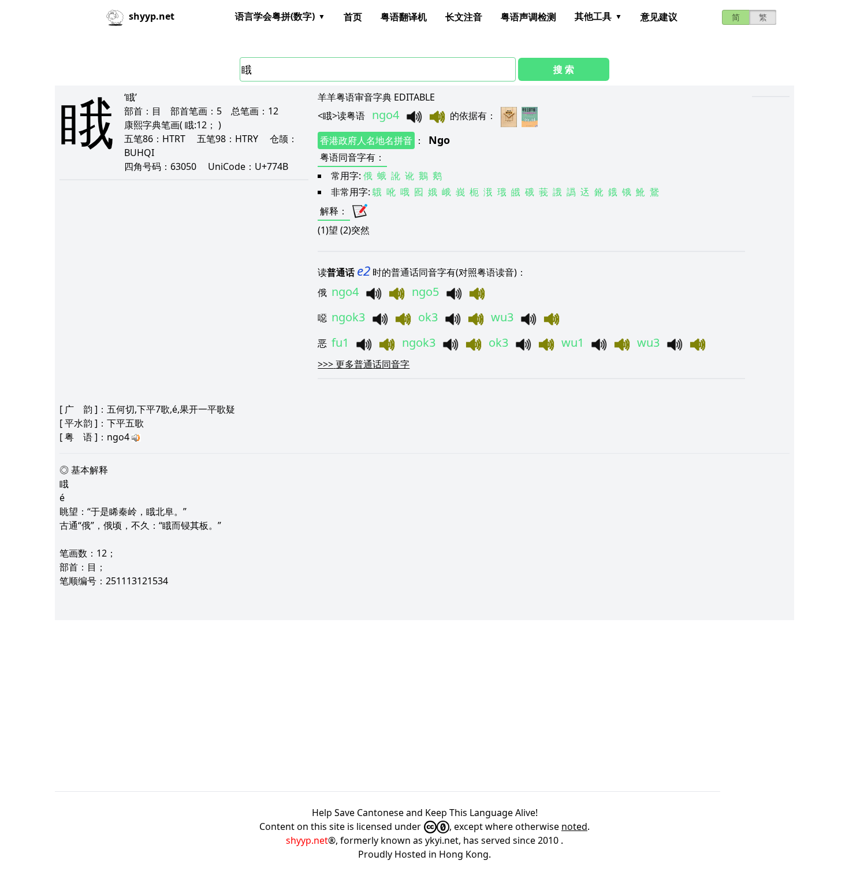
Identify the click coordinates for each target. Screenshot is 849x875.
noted (574, 826)
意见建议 (659, 16)
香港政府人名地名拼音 (366, 140)
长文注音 (463, 16)
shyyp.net (307, 840)
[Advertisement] (401, 706)
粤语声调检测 (528, 16)
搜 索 (563, 69)
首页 (353, 16)
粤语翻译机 (404, 16)
